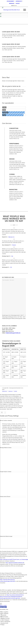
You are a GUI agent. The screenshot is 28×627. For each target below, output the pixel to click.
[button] (3, 607)
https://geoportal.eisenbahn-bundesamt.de (15, 562)
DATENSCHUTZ (19, 1)
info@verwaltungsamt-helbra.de (13, 333)
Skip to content (3, 605)
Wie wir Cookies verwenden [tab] (6, 420)
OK (1, 412)
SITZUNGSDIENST (10, 1)
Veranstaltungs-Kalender (11, 341)
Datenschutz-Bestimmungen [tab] (6, 536)
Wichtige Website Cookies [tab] (5, 447)
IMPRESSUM (11, 3)
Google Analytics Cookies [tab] (5, 471)
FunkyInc (14, 245)
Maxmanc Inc (11, 237)
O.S (11, 267)
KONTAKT (18, 3)
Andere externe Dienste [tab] (5, 496)
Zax (12, 256)
